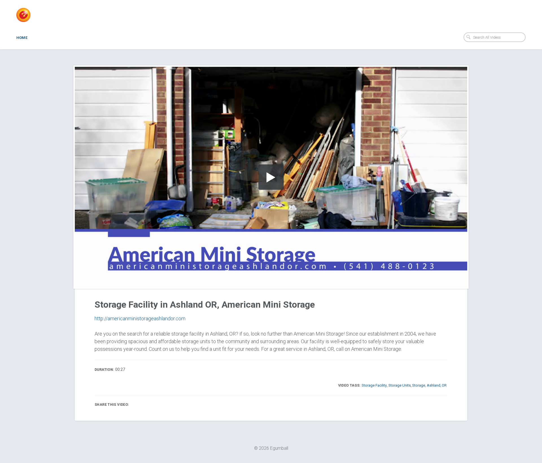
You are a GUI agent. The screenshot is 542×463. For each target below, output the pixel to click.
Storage (418, 385)
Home (22, 38)
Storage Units (399, 385)
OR (444, 385)
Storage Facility (374, 385)
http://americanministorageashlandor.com (140, 318)
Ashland (433, 385)
